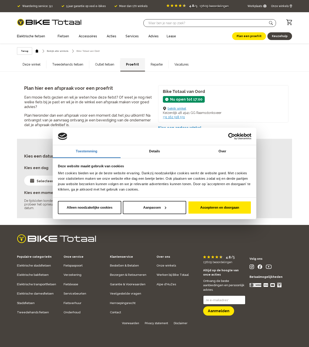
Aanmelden (218, 311)
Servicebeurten (75, 293)
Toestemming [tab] (86, 151)
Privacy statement (156, 323)
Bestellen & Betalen (124, 265)
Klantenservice (121, 256)
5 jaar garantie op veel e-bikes (86, 6)
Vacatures (181, 64)
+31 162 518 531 (174, 117)
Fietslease (71, 284)
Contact (115, 312)
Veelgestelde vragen (125, 293)
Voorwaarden (130, 323)
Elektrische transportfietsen (36, 284)
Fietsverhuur (72, 303)
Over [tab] (222, 151)
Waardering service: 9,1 (37, 6)
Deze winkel (31, 64)
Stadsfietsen (26, 303)
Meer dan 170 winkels (133, 6)
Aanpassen (152, 207)
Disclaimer (180, 323)
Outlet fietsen (104, 64)
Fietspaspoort (73, 265)
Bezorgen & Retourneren (128, 274)
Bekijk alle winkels (57, 51)
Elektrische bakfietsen (33, 274)
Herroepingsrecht (122, 303)
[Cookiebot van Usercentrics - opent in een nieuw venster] (231, 136)
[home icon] (37, 51)
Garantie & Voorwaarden (127, 284)
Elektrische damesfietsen (35, 293)
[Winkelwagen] (289, 22)
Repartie (157, 64)
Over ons (163, 256)
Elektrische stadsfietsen (34, 265)
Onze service (73, 256)
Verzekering (72, 274)
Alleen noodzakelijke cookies (89, 207)
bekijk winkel (177, 108)
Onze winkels (166, 265)
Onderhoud (72, 312)
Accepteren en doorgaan (219, 207)
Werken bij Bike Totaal (173, 274)
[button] (271, 23)
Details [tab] (154, 151)
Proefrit (132, 64)
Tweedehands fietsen (67, 64)
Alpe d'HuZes (166, 284)
